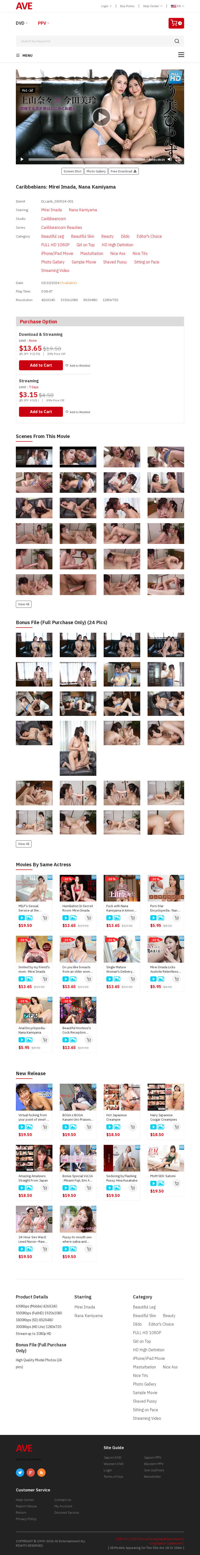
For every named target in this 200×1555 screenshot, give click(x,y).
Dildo (125, 236)
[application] (100, 116)
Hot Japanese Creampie (116, 1117)
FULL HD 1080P (55, 244)
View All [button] (23, 604)
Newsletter (152, 1476)
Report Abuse (26, 1506)
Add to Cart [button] (41, 365)
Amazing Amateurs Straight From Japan (33, 1178)
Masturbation (91, 253)
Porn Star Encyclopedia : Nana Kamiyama (164, 908)
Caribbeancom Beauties (61, 227)
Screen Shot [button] (72, 171)
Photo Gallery (53, 261)
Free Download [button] (122, 171)
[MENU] (181, 54)
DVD (20, 23)
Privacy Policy (26, 1519)
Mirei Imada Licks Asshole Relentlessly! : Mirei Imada (165, 969)
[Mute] (170, 159)
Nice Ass (117, 253)
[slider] (87, 159)
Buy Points (127, 6)
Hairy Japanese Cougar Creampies (163, 1117)
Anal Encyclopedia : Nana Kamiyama (32, 1030)
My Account (63, 1506)
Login (105, 6)
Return (21, 1512)
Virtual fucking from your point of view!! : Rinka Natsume (33, 1117)
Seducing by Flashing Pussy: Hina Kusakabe (122, 1178)
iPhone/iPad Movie (57, 253)
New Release (31, 1073)
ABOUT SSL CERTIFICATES (28, 1459)
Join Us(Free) (154, 1470)
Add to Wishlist (80, 365)
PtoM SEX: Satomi (163, 1176)
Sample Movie (84, 261)
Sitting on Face (146, 261)
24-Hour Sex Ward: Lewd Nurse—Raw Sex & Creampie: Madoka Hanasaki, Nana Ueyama (32, 1239)
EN (178, 6)
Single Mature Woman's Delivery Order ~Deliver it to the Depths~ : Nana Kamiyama (120, 969)
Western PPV (153, 1464)
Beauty (107, 236)
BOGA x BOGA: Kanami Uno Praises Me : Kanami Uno (76, 1117)
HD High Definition (117, 244)
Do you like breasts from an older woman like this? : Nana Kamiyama (77, 969)
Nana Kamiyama (83, 209)
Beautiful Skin (82, 236)
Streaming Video (55, 270)
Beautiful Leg (52, 236)
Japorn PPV (152, 1457)
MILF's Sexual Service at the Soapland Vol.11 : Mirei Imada (31, 908)
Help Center (151, 6)
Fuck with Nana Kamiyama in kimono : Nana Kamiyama (121, 908)
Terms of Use (113, 1476)
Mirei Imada (51, 209)
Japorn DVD (112, 1457)
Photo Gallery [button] (96, 171)
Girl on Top (86, 244)
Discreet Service (66, 1512)
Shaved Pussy (115, 261)
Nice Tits (140, 253)
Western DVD (114, 1464)
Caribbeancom (53, 218)
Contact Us (62, 1500)
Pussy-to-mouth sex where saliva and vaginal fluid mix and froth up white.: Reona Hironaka (77, 1239)
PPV (42, 23)
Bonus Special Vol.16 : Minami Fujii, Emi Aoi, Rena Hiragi (77, 1178)
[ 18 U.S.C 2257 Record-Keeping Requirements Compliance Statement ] (150, 1541)
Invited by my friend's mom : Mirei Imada (34, 969)
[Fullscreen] (177, 159)
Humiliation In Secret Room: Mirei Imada (77, 908)
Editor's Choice (149, 236)
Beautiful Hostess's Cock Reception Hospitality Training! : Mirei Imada (77, 1030)
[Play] (100, 117)
